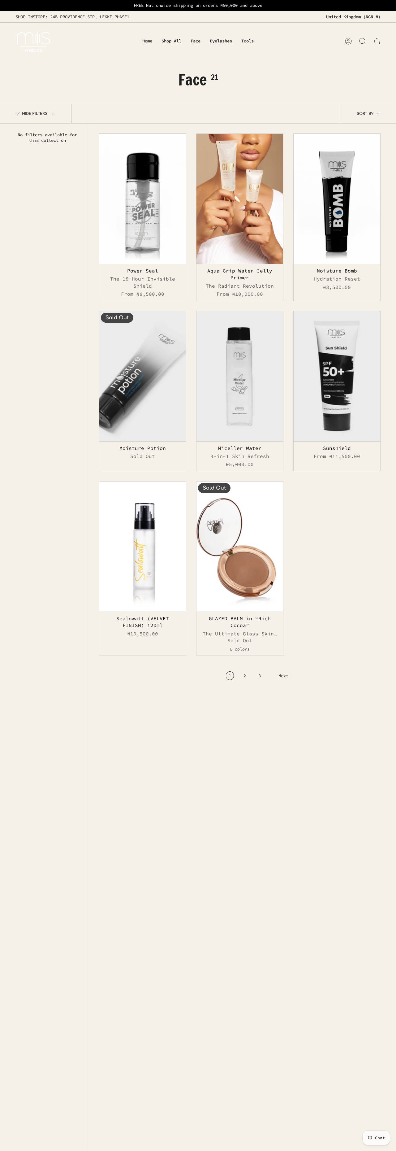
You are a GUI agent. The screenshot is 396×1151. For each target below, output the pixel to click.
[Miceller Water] (239, 376)
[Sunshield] (337, 376)
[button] (195, 41)
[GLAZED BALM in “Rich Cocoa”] (239, 547)
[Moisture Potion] (142, 376)
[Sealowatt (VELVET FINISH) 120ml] (142, 547)
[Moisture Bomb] (337, 199)
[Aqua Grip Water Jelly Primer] (239, 199)
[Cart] (377, 41)
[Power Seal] (142, 199)
